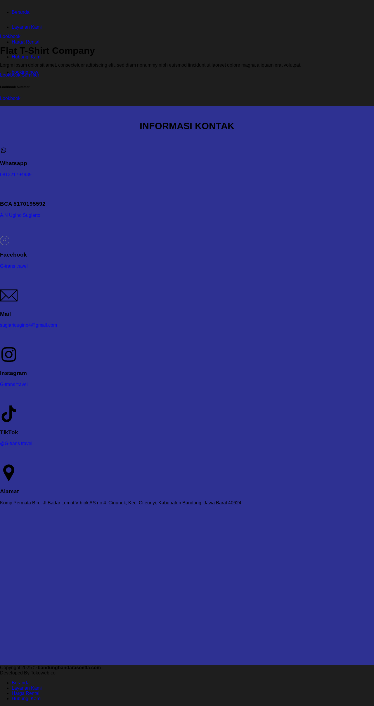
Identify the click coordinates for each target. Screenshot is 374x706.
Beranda (21, 12)
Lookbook (10, 36)
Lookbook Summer (19, 74)
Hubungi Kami (26, 56)
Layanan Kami (27, 27)
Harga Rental (25, 41)
